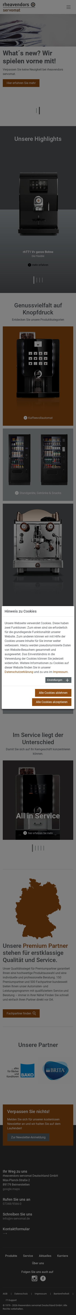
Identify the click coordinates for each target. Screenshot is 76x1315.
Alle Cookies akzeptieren (52, 702)
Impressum (60, 672)
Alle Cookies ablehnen (53, 693)
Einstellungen (54, 679)
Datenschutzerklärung (19, 672)
